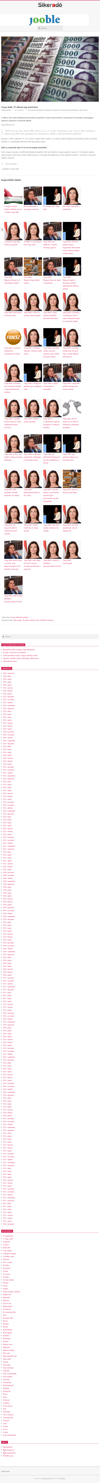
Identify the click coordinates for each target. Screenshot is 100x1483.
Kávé (5, 1315)
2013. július (7, 1133)
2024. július (7, 746)
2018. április (7, 966)
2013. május (7, 1139)
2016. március (8, 1039)
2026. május (7, 682)
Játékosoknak (7, 1306)
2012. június (7, 1171)
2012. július (7, 1168)
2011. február (7, 1218)
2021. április (7, 860)
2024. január (7, 764)
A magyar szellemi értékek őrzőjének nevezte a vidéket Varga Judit (13, 209)
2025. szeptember (9, 705)
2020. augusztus (8, 884)
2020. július (7, 887)
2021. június (7, 855)
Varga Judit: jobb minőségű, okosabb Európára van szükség (11, 492)
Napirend (6, 1370)
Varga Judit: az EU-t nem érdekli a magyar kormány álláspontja (13, 457)
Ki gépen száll (8, 1318)
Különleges (7, 1338)
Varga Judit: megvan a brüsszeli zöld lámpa (70, 491)
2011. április (7, 1212)
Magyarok (6, 1347)
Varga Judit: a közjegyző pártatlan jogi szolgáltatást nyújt (33, 386)
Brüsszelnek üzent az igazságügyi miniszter (31, 207)
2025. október (8, 702)
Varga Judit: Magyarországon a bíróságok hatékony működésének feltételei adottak (71, 283)
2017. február (7, 1007)
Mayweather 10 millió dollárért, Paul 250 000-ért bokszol (33, 620)
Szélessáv (6, 1400)
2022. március (8, 828)
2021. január (7, 869)
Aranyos (6, 1245)
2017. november (8, 981)
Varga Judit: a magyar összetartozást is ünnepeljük (50, 386)
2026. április (7, 685)
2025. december (8, 696)
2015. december (8, 1048)
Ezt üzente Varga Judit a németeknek (71, 207)
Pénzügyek (6, 1391)
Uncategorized (8, 1417)
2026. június (7, 679)
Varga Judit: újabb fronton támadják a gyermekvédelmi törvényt (13, 598)
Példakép (6, 1388)
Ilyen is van (7, 1303)
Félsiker (6, 1283)
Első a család (7, 1262)
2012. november (8, 1156)
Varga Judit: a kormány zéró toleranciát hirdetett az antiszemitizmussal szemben (12, 387)
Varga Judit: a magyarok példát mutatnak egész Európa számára (71, 386)
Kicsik (5, 1321)
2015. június (7, 1066)
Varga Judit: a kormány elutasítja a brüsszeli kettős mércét (33, 351)
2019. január (7, 940)
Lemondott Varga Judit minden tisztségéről (12, 243)
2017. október (8, 984)
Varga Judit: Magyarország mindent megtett (32, 280)
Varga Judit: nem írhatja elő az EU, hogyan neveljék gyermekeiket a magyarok (32, 564)
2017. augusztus (8, 989)
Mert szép (6, 1353)
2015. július (7, 1063)
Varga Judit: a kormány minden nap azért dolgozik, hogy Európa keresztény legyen (51, 352)
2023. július (7, 781)
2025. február (7, 726)
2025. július (7, 711)
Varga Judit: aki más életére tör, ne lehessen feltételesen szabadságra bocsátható (71, 423)
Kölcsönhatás (7, 1329)
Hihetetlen (6, 1297)
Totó (4, 1409)
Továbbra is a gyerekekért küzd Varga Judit (33, 243)
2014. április (7, 1107)
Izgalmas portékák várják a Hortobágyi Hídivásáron (21, 658)
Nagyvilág (6, 1365)
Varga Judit (83, 110)
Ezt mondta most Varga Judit (51, 207)
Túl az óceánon (8, 1414)
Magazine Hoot (47, 1478)
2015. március (8, 1074)
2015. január (7, 1080)
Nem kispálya (7, 1376)
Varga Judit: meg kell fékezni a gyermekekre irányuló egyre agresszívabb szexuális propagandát (51, 495)
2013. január (7, 1151)
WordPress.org (8, 1456)
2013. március (8, 1145)
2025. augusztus (8, 708)
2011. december (8, 1189)
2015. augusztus (8, 1060)
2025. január (7, 729)
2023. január (7, 799)
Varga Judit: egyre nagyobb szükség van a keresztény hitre (70, 457)
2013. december (8, 1118)
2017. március (8, 1004)
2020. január (7, 904)
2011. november (8, 1192)
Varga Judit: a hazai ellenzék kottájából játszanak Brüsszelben (50, 315)
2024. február (7, 761)
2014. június (7, 1101)
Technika (6, 1403)
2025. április (7, 720)
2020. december (8, 872)
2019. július (7, 922)
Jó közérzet (7, 1309)
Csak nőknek (7, 1250)
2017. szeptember (9, 986)
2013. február (7, 1148)
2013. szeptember (9, 1127)
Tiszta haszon (7, 1406)
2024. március (8, 758)
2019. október (8, 913)
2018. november (8, 945)
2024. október (8, 737)
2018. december (8, 943)
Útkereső (6, 1420)
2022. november (8, 805)
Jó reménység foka (9, 1312)
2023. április (7, 790)
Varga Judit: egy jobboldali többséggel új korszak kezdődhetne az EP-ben (51, 458)
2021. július (7, 852)
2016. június (7, 1030)
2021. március (8, 863)
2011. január (7, 1221)
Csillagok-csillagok (9, 1253)
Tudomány (6, 1411)
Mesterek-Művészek (10, 1356)
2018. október (8, 948)
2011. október (8, 1194)
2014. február (7, 1112)
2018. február (7, 972)
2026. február (7, 691)
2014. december (8, 1083)
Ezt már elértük (8, 1280)
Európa (5, 1271)
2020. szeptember (9, 881)
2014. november (8, 1086)
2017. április (7, 1001)
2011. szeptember (9, 1197)
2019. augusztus (8, 919)
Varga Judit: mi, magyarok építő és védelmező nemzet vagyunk (10, 529)
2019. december (8, 907)
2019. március (8, 934)
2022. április (7, 825)
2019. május (7, 928)
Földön (5, 1288)
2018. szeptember (9, 951)
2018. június (7, 960)
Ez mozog (6, 1274)
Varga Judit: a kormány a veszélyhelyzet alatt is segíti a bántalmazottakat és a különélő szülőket (71, 316)
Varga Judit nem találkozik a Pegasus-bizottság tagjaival (50, 244)
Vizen (5, 1429)
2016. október (8, 1019)
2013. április (7, 1142)
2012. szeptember (9, 1162)
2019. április (7, 931)
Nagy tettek (7, 1359)
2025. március (8, 723)
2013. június (7, 1136)
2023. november (8, 770)
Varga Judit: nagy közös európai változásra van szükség (51, 528)
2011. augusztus (8, 1200)
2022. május (7, 822)
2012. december (8, 1153)
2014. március (8, 1109)
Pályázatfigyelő (8, 1385)
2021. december (8, 837)
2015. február (7, 1077)
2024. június (7, 749)
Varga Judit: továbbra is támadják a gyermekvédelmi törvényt (52, 563)
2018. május (7, 963)
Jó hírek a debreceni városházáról (14, 652)
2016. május (7, 1033)
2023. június (7, 784)
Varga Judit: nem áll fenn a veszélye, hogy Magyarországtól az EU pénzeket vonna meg (13, 564)
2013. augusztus (8, 1130)
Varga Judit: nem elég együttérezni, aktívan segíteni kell (70, 528)
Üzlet (5, 1423)
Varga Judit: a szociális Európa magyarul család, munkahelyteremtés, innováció (12, 423)
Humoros (6, 1300)
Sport (5, 1397)
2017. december (8, 978)
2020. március (8, 899)
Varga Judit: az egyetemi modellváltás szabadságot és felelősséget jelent (32, 457)
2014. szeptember (9, 1092)
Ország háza (7, 1382)
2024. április (7, 755)
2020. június (7, 890)
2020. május (7, 893)
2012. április (7, 1177)
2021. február (7, 866)
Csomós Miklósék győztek (19, 617)
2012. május (7, 1174)
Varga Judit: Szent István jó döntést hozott (12, 314)
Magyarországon (8, 1350)
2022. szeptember (9, 811)
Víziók (5, 1432)
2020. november (8, 875)
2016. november (8, 1016)
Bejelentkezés (7, 1447)
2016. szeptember (9, 1022)
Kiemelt (6, 1324)
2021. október (8, 843)
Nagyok (5, 1362)
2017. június (7, 995)
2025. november (8, 699)
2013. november (8, 1121)
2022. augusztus (8, 814)
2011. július (7, 1203)
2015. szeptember (9, 1057)
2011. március (8, 1215)
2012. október (8, 1159)
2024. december (8, 732)
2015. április (7, 1071)
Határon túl (7, 1294)
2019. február (7, 937)
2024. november (8, 735)
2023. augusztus (8, 778)
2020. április (7, 896)
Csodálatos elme (8, 1256)
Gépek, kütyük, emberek (11, 1291)
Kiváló (5, 1327)
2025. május (7, 717)
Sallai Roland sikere (10, 661)
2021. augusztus (8, 849)
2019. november (8, 910)
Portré (5, 1394)
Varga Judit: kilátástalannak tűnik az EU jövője (32, 492)
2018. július (7, 957)
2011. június (7, 1206)
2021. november (8, 840)
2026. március (8, 688)
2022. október (8, 808)
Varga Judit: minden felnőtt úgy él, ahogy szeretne (31, 528)
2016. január (7, 1045)
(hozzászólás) (9, 1453)
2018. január (7, 975)
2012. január (7, 1186)
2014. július (7, 1098)
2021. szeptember (9, 846)
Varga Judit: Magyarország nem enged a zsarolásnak (52, 280)
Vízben (5, 1426)
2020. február (7, 901)
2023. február (7, 796)
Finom (5, 1286)
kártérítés (74, 110)
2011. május (7, 1209)
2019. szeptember (9, 916)
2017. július (7, 992)
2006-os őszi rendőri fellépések (39, 110)
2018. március (8, 969)
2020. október (8, 878)
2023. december (8, 767)
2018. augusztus (8, 954)
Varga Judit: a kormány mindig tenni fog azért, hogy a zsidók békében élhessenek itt (71, 352)
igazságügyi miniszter (60, 110)
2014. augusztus (8, 1095)
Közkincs (6, 1335)
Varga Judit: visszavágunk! (67, 561)
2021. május (7, 858)
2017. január (7, 1010)
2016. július (7, 1027)
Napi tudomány (8, 1368)
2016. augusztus (8, 1025)
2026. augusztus (8, 673)
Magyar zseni (7, 1344)
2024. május (7, 752)
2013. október (8, 1124)
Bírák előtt (6, 1247)
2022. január (7, 834)
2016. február (7, 1042)
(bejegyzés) (8, 1450)
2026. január (7, 693)
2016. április (7, 1036)
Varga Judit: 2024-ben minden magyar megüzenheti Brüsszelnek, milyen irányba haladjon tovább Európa (72, 247)
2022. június (7, 819)
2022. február (7, 831)
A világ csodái (8, 1239)
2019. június (7, 925)
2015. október (8, 1054)
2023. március (8, 793)
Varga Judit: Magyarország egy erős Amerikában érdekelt (12, 280)
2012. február (7, 1183)
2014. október (8, 1089)
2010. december (8, 1224)
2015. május (7, 1068)
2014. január (7, 1115)
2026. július (7, 676)
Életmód (6, 1259)
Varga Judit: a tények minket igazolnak (31, 420)
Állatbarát (6, 1242)
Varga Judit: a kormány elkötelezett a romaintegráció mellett (12, 351)
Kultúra (5, 1341)
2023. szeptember (9, 776)
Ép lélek (6, 1265)
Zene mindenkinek (9, 1435)
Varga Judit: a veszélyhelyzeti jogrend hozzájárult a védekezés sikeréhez (51, 423)
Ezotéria (6, 1277)
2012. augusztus (8, 1165)
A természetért (8, 1236)
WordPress (62, 1478)
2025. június (7, 714)
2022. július (7, 817)
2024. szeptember (9, 740)
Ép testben (6, 1268)
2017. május (7, 998)
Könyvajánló (7, 1332)
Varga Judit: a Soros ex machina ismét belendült (32, 314)
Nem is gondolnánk (9, 1373)
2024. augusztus (8, 743)
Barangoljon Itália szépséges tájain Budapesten (19, 649)
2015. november (8, 1051)
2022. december (8, 802)
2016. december (8, 1013)
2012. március (8, 1180)
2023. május (7, 787)
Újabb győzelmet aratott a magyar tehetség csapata (20, 655)
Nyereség (6, 1379)
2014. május (7, 1104)
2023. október (8, 773)
